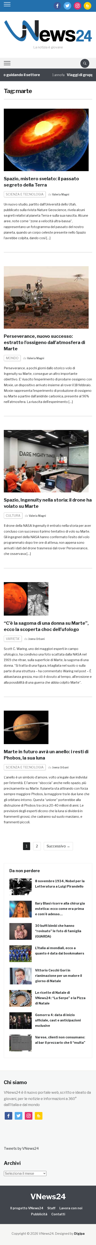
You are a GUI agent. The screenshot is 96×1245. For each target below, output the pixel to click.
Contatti (58, 1214)
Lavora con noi (70, 1208)
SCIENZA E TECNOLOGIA (25, 194)
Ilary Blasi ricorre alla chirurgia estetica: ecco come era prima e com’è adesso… (60, 908)
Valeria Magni (60, 194)
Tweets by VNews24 (21, 1148)
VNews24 (48, 1196)
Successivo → (58, 846)
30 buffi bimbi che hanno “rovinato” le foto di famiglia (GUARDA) (58, 931)
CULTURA (13, 515)
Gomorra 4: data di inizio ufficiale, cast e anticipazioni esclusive (58, 1020)
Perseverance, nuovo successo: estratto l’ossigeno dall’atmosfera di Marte (44, 342)
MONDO (12, 358)
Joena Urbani (36, 639)
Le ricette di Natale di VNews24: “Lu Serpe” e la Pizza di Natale (60, 998)
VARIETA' (13, 639)
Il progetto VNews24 (26, 1208)
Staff (51, 1208)
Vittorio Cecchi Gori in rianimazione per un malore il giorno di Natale (58, 975)
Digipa (79, 1233)
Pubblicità (39, 1214)
